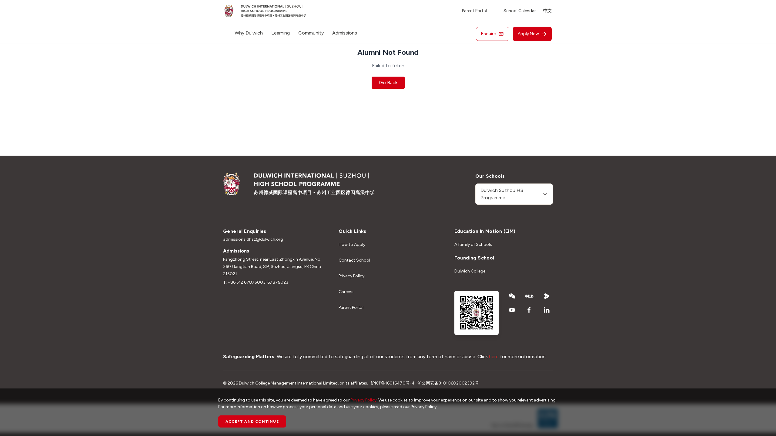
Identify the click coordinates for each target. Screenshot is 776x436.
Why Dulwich (249, 33)
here (494, 356)
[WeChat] (512, 296)
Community (311, 33)
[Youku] (546, 296)
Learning (280, 33)
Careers (346, 291)
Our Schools (490, 176)
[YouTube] (512, 310)
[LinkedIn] (546, 310)
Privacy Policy (351, 276)
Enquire (488, 33)
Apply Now (528, 33)
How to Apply (352, 244)
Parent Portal (474, 10)
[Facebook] (529, 310)
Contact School (354, 260)
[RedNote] (529, 296)
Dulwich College (469, 271)
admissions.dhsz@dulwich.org (253, 239)
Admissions (344, 33)
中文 (547, 10)
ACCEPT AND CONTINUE (252, 421)
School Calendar (519, 10)
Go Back (388, 82)
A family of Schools (473, 244)
